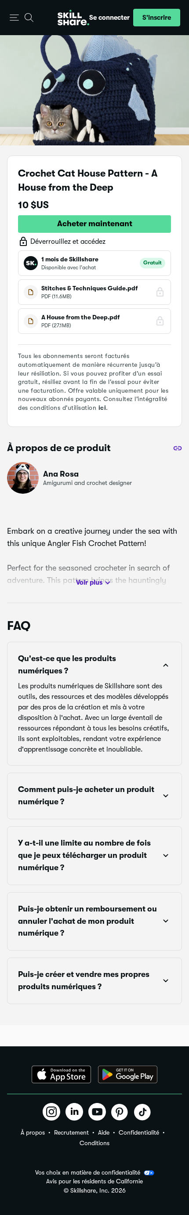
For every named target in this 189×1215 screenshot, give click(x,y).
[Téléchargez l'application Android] (127, 1074)
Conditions (94, 1142)
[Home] (73, 17)
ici (102, 407)
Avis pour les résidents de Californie (94, 1181)
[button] (14, 17)
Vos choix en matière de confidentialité (87, 1172)
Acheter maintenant (94, 223)
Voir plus (89, 582)
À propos (33, 1132)
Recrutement (71, 1132)
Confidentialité (139, 1132)
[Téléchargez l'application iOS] (61, 1074)
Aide (103, 1132)
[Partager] (177, 448)
